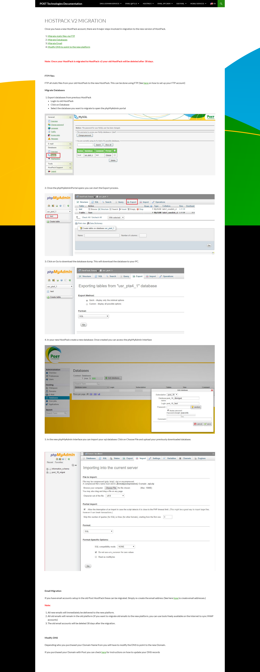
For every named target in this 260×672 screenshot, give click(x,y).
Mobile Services (197, 4)
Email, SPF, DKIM (164, 4)
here (146, 82)
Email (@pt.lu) (131, 4)
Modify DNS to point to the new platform (69, 46)
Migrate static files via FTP (61, 36)
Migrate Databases (57, 39)
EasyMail (180, 4)
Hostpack (147, 4)
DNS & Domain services (109, 4)
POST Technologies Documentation (61, 3)
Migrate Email (55, 43)
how (176, 598)
